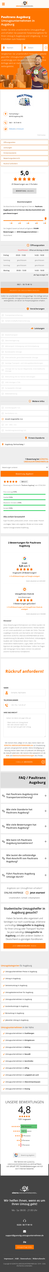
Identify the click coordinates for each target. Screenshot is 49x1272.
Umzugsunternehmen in (19, 1033)
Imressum (20, 129)
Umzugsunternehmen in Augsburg (18, 999)
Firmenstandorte (10, 153)
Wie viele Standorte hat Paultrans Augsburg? (19, 811)
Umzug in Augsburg (13, 978)
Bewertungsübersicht (12, 158)
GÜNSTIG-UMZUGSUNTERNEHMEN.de (24, 4)
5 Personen (26, 1145)
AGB (7, 755)
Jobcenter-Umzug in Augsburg (16, 1020)
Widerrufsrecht (39, 1258)
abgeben (25, 191)
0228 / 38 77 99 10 (24, 1225)
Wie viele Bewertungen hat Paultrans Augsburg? (21, 826)
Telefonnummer (11, 700)
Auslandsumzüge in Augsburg (16, 1006)
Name (6, 688)
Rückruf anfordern (11, 163)
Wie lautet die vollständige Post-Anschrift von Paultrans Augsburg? (22, 858)
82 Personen (26, 1136)
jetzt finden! (24, 946)
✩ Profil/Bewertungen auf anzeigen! (24, 576)
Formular (24, 762)
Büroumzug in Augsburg (14, 1013)
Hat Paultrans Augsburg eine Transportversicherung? (22, 796)
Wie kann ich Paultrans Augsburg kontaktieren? (19, 841)
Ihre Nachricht (10, 712)
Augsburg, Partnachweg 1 (15, 444)
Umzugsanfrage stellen (24, 1247)
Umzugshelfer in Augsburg (30, 925)
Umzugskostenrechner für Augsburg (19, 992)
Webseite (12, 129)
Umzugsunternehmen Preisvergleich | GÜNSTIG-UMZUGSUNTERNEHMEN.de (24, 1190)
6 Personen (26, 1140)
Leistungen (8, 148)
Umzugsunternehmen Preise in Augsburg (21, 971)
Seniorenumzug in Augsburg (16, 985)
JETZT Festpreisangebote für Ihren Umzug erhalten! (45, 47)
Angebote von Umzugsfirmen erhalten (24, 291)
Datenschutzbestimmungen (23, 755)
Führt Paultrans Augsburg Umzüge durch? (20, 875)
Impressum (8, 1258)
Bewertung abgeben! (24, 474)
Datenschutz (25, 1258)
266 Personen (26, 1131)
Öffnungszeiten (9, 142)
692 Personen (26, 1126)
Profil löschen (41, 135)
